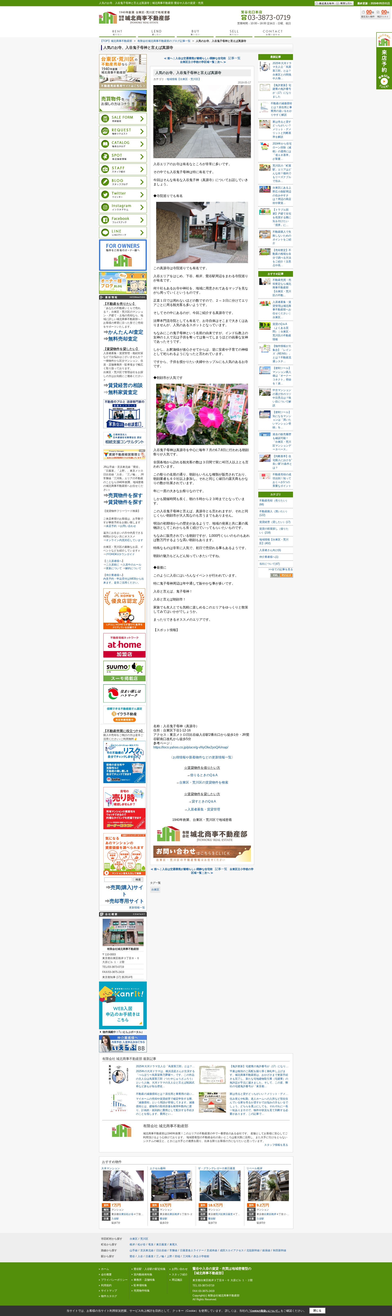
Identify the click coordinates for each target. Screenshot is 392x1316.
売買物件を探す (125, 495)
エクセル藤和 (158, 1168)
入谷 (140, 1256)
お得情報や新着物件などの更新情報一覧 (202, 757)
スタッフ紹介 (180, 1274)
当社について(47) (269, 563)
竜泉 (151, 1244)
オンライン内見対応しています (124, 540)
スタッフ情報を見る (276, 1144)
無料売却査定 (123, 338)
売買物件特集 (142, 1290)
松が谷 (130, 1214)
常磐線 (173, 1250)
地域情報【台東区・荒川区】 (184, 79)
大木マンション (110, 1168)
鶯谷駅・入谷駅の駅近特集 (150, 1268)
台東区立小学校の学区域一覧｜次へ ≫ (203, 61)
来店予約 (111, 526)
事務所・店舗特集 (144, 1279)
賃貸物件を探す (125, 502)
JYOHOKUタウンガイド (120, 554)
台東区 (155, 889)
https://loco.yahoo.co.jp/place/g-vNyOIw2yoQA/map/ (190, 747)
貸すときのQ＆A (204, 801)
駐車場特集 (140, 1285)
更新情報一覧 (137, 907)
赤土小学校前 (201, 1256)
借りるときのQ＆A (204, 775)
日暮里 (150, 1256)
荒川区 (219, 1214)
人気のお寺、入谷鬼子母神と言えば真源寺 (188, 73)
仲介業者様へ (114, 575)
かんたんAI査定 (125, 332)
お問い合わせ (128, 526)
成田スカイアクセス (232, 1250)
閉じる (317, 1310)
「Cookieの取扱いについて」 (264, 1310)
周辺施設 (177, 1279)
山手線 (134, 1250)
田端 (177, 1256)
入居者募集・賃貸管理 (203, 809)
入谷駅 (115, 1218)
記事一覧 (234, 58)
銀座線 (266, 1250)
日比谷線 (161, 1250)
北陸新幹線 (253, 1250)
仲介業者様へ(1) (268, 556)
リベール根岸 (254, 1168)
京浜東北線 (147, 1250)
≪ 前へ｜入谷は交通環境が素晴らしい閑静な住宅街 (195, 58)
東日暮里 (228, 1214)
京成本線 (212, 1250)
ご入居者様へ (114, 560)
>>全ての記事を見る (280, 569)
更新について (114, 568)
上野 (169, 1256)
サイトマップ (109, 1290)
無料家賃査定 (123, 392)
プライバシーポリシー (114, 1279)
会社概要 (106, 1274)
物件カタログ (109, 1296)
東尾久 (173, 1244)
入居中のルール (132, 564)
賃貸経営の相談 (125, 385)
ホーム (105, 1268)
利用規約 (106, 1285)
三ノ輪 (160, 1256)
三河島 (187, 1256)
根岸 (177, 1214)
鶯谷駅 (163, 1218)
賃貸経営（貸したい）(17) (274, 522)
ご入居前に (112, 564)
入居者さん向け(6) (270, 550)
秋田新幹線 (279, 1250)
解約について (133, 568)
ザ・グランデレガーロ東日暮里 (216, 1168)
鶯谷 (132, 1256)
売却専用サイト (126, 901)
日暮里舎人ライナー (192, 1250)
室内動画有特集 (143, 1274)
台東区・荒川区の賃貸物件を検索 (203, 782)
